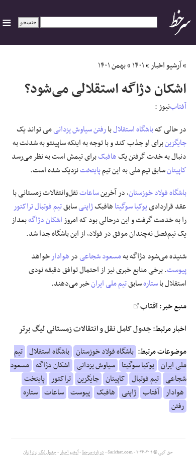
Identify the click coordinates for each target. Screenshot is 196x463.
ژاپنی (85, 206)
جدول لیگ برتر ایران (39, 452)
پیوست (176, 270)
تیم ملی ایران (109, 283)
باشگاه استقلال (133, 129)
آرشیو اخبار (166, 65)
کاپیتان (176, 170)
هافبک (107, 156)
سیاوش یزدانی (72, 129)
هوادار (60, 256)
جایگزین (175, 143)
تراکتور (23, 206)
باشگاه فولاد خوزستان (157, 193)
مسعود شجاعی (100, 256)
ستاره (150, 283)
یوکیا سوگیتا (131, 206)
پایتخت (90, 170)
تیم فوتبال (48, 206)
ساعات (89, 193)
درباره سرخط (93, 452)
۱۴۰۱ (138, 65)
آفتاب (178, 106)
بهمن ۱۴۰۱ (112, 65)
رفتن (99, 129)
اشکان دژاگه (45, 220)
